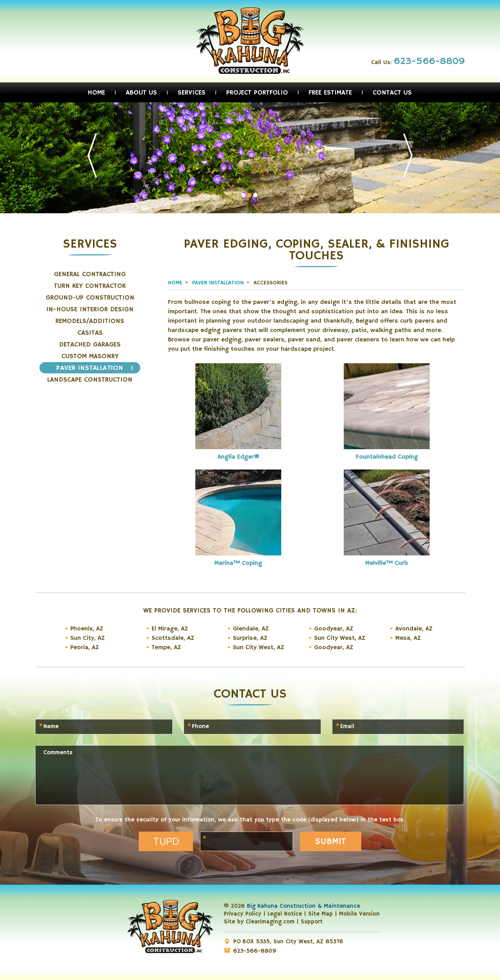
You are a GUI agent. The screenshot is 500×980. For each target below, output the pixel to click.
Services (191, 93)
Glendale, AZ (251, 629)
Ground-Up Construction (90, 298)
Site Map (320, 914)
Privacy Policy (242, 914)
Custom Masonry (90, 356)
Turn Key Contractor (90, 286)
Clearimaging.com (270, 921)
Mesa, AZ (408, 638)
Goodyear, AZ (333, 629)
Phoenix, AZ (86, 629)
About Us (141, 93)
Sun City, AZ (87, 638)
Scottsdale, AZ (173, 638)
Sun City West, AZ (258, 648)
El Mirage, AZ (170, 629)
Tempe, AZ (166, 648)
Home (96, 93)
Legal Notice (285, 914)
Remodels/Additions (89, 321)
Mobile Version (359, 914)
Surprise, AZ (250, 638)
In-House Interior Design (90, 309)
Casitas (90, 333)
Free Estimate (330, 93)
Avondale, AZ (413, 629)
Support (312, 921)
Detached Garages (90, 345)
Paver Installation (89, 368)
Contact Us (392, 93)
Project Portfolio (257, 93)
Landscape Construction (89, 380)
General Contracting (90, 274)
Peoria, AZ (84, 648)
